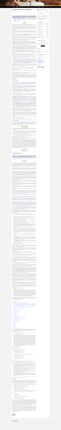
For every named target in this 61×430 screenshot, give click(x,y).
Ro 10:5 (26, 158)
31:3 (19, 305)
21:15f (19, 310)
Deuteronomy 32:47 (14, 156)
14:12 (22, 306)
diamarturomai (22, 122)
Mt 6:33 (24, 158)
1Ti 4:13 (14, 75)
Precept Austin (17, 2)
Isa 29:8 (35, 203)
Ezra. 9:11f (15, 313)
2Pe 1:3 (34, 158)
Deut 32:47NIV (14, 277)
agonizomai (22, 105)
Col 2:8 (25, 207)
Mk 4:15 (27, 83)
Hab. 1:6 (14, 326)
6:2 (20, 287)
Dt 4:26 (19, 288)
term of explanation (18, 103)
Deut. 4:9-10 (16, 275)
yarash (18, 289)
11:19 (30, 49)
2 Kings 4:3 (15, 226)
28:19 (26, 205)
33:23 (22, 305)
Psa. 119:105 (23, 351)
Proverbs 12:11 (15, 233)
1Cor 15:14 (20, 207)
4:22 (21, 158)
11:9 (21, 287)
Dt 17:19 (17, 35)
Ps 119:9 (29, 99)
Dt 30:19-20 (19, 267)
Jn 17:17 (25, 64)
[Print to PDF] (43, 67)
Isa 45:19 (23, 158)
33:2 (18, 312)
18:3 (29, 306)
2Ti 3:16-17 (17, 166)
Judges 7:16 (15, 218)
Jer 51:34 (13, 200)
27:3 (18, 35)
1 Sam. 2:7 (15, 309)
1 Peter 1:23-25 (21, 356)
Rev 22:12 (27, 272)
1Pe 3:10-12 (32, 158)
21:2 (17, 311)
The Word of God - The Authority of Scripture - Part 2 (22, 193)
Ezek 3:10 (13, 113)
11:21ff (21, 308)
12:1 (18, 306)
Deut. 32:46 (24, 26)
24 (24, 35)
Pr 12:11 (24, 205)
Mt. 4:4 (34, 192)
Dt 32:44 (18, 41)
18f (20, 310)
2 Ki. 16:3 (14, 311)
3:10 (16, 306)
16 (35, 158)
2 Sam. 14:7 (15, 310)
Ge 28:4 (14, 292)
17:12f (27, 306)
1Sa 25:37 (23, 86)
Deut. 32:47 (19, 172)
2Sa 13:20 (32, 112)
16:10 (26, 306)
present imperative (25, 70)
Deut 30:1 (30, 112)
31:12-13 (33, 128)
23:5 (33, 306)
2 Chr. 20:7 (15, 312)
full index (44, 13)
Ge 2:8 (34, 72)
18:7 (23, 308)
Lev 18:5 (17, 158)
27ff (16, 308)
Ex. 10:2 (21, 275)
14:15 (22, 308)
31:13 (31, 49)
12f (21, 306)
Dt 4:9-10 (27, 128)
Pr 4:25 (34, 90)
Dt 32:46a (31, 45)
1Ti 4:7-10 (26, 107)
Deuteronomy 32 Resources (15, 11)
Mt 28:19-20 (27, 133)
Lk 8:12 (29, 83)
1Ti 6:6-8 (30, 158)
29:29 (22, 35)
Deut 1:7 (16, 288)
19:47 (31, 306)
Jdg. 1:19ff (15, 308)
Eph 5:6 (22, 207)
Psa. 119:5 (24, 350)
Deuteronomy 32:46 (14, 16)
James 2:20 (29, 207)
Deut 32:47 (14, 206)
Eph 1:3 (13, 283)
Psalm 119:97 (23, 365)
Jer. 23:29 (23, 352)
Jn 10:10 (34, 283)
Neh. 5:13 (33, 203)
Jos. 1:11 (14, 306)
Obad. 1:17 (15, 324)
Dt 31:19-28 (29, 342)
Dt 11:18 (22, 62)
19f (16, 324)
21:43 (32, 306)
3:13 (19, 308)
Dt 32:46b (26, 46)
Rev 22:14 (15, 159)
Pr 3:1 (18, 158)
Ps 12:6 (16, 169)
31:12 (23, 35)
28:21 (14, 305)
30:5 (16, 305)
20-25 (30, 128)
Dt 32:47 (18, 190)
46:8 (35, 112)
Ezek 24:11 (24, 202)
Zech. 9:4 (14, 327)
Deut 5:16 (19, 287)
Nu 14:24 (23, 288)
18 (19, 158)
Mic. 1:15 (14, 325)
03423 (16, 289)
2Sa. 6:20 (21, 205)
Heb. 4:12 (26, 277)
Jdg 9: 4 (19, 205)
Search (47, 24)
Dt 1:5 (35, 137)
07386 (14, 198)
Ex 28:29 (21, 86)
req (15, 198)
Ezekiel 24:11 (15, 242)
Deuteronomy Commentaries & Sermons (41, 61)
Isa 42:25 (34, 112)
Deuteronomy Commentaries (21, 19)
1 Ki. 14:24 (17, 310)
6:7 (18, 275)
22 (20, 158)
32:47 (21, 305)
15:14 (24, 306)
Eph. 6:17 (22, 358)
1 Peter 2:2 (15, 193)
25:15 (22, 287)
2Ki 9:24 (25, 86)
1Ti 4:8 (28, 158)
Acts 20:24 (14, 123)
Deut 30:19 (15, 158)
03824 (14, 85)
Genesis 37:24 (15, 214)
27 (16, 91)
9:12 (16, 323)
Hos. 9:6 (14, 322)
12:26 (22, 275)
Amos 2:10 (15, 323)
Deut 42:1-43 (27, 30)
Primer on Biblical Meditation (27, 62)
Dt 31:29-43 (33, 343)
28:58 (20, 35)
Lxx (13, 74)
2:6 (17, 308)
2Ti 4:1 (20, 123)
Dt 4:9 (28, 49)
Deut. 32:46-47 (31, 361)
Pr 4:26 (15, 91)
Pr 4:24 (31, 90)
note (23, 207)
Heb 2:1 (33, 76)
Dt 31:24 (31, 39)
